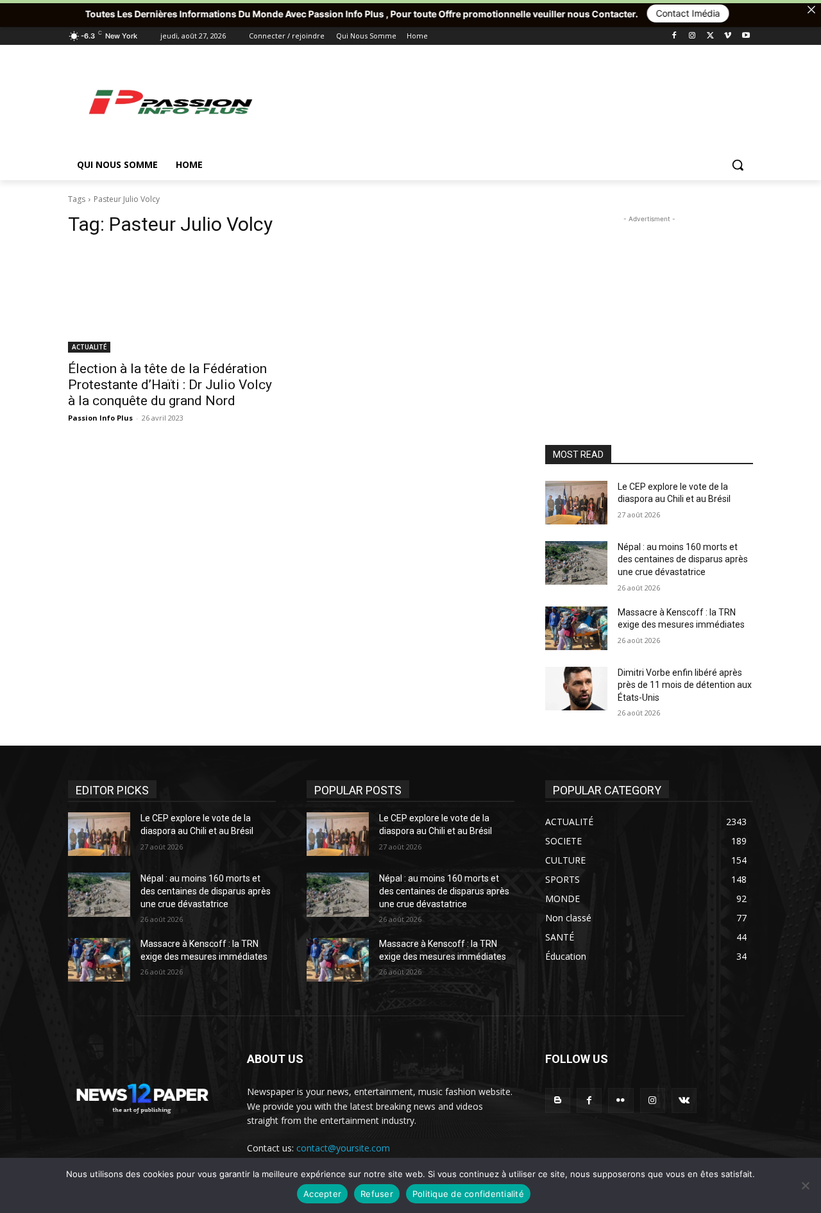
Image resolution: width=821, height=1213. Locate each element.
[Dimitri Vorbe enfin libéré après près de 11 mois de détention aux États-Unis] (576, 688)
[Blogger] (557, 1100)
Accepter (322, 1194)
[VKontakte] (684, 1100)
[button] (737, 164)
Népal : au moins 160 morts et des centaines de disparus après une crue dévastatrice (683, 559)
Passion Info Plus (100, 417)
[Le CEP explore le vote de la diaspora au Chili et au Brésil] (576, 502)
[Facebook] (674, 36)
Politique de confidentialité (468, 1194)
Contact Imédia (640, 13)
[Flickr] (620, 1100)
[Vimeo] (727, 36)
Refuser (376, 1194)
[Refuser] (805, 1185)
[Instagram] (692, 36)
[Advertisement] (506, 101)
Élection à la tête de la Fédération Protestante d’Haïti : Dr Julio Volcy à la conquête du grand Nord (170, 384)
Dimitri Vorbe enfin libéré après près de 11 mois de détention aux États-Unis (685, 685)
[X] (710, 36)
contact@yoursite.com (343, 1148)
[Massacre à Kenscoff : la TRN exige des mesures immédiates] (576, 628)
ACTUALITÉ (89, 346)
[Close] (811, 9)
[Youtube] (745, 36)
